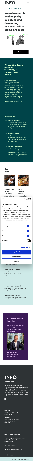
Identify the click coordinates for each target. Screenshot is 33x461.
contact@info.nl (9, 414)
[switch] (29, 231)
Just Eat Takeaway (21, 190)
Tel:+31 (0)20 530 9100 (11, 412)
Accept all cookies (16, 252)
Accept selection (16, 256)
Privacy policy (12, 459)
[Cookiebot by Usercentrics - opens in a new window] (24, 199)
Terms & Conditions (23, 459)
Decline (16, 261)
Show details (24, 247)
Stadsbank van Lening (9, 190)
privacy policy (18, 449)
